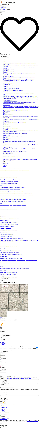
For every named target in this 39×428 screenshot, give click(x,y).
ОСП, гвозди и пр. (2, 199)
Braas (12, 71)
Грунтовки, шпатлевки (19, 144)
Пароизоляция (2, 179)
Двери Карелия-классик (3, 252)
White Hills (1, 279)
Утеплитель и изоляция (6, 123)
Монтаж (4, 162)
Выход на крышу (26, 110)
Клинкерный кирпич (6, 136)
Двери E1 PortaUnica (12, 224)
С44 (7, 69)
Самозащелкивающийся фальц (7, 73)
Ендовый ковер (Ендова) (22, 199)
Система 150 (11, 151)
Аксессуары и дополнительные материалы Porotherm (21, 141)
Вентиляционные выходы (25, 106)
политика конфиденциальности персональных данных (23, 378)
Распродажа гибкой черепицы (4, 201)
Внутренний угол (33, 77)
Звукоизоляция (9, 128)
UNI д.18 (7, 153)
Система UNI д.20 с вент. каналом (7, 148)
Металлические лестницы (12, 133)
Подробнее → (2, 342)
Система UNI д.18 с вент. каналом (16, 148)
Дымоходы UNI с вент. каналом (7, 147)
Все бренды (3, 411)
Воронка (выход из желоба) (3, 254)
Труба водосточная (12, 119)
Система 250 (18, 151)
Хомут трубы (12, 116)
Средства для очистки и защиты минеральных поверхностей (8, 260)
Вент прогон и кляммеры (31, 73)
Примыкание (20, 65)
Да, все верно (2, 7)
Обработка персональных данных (4, 418)
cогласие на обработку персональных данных (10, 378)
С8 (3, 69)
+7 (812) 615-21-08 (2, 9)
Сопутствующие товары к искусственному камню (9, 98)
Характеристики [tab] (4, 343)
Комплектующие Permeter (23, 151)
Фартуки (7, 112)
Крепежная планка (23, 73)
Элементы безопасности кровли (7, 108)
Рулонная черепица (8, 63)
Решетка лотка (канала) (11, 122)
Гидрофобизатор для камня (8, 100)
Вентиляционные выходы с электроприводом (24, 107)
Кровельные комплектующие (20, 110)
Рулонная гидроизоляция (14, 128)
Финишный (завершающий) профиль (17, 79)
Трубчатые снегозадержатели (16, 189)
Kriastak (14, 71)
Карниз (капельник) (17, 67)
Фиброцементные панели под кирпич (18, 90)
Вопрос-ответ (5, 165)
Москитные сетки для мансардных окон (11, 131)
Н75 (13, 69)
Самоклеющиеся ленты (13, 110)
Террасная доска (5, 154)
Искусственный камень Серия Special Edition (26, 97)
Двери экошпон (2, 222)
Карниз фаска (31, 80)
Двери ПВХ (1, 266)
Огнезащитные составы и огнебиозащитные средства (30, 260)
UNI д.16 (9, 153)
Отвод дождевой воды (6, 117)
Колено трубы (25, 116)
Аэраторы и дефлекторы (12, 106)
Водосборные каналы (6, 121)
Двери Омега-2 (12, 214)
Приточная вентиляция (31, 106)
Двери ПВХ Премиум (3, 246)
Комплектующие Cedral (11, 85)
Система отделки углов (19, 80)
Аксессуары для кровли (6, 111)
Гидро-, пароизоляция (6, 124)
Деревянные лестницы (6, 133)
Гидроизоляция (11, 179)
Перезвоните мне (3, 416)
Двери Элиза (5, 214)
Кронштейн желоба (29, 116)
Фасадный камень (5, 95)
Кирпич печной (5, 137)
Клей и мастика (13, 63)
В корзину (1, 426)
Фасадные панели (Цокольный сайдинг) (8, 76)
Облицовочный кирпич (6, 135)
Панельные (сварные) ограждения (16, 159)
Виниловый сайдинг (6, 78)
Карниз (27, 73)
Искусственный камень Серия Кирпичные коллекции (10, 96)
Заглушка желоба (16, 116)
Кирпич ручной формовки (18, 136)
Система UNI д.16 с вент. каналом (25, 148)
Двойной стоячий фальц (14, 73)
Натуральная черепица (6, 70)
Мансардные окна (5, 129)
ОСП (1, 203)
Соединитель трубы (35, 116)
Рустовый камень (5, 102)
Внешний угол (10, 77)
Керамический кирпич (12, 136)
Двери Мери (2, 183)
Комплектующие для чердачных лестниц (21, 133)
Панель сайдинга (5, 79)
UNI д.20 (4, 153)
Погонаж (12, 252)
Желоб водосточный (21, 116)
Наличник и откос (28, 77)
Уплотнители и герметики (6, 110)
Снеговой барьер (22, 67)
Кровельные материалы (6, 59)
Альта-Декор (14, 80)
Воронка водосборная (16, 258)
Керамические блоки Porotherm (10, 141)
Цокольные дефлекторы (18, 106)
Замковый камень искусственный (19, 103)
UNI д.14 (11, 153)
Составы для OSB (30, 144)
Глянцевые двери (12, 246)
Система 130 (8, 151)
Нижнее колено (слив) (10, 258)
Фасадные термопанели (6, 91)
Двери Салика (5, 183)
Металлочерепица (5, 66)
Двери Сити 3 (2, 224)
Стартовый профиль (14, 77)
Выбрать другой (6, 7)
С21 (8, 69)
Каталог (3, 276)
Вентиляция (9, 65)
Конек (6, 65)
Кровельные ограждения (25, 268)
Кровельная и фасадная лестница (17, 268)
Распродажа (16, 65)
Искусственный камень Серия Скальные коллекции (24, 96)
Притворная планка (7, 222)
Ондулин (4, 74)
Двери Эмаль (8, 246)
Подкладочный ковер (8, 199)
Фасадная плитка (5, 86)
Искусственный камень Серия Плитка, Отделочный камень (9, 277)
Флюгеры (4, 112)
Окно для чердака (10, 80)
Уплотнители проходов (8, 107)
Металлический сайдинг (6, 81)
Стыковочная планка (11, 83)
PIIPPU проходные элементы (14, 107)
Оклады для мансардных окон (9, 130)
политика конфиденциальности (31, 421)
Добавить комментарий (3, 352)
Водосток (4, 113)
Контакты (4, 166)
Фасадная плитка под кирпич (7, 88)
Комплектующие (11, 69)
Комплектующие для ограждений (7, 159)
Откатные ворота (29, 159)
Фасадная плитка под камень (15, 88)
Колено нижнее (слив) (27, 119)
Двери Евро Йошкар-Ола (14, 183)
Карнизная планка (27, 65)
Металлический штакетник (6, 160)
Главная (3, 275)
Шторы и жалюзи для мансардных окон (24, 130)
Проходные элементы (6, 106)
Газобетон (4, 141)
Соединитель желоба (7, 116)
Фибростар (15, 85)
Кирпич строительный (6, 139)
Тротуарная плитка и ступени (16, 97)
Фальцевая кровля (5, 72)
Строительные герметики (25, 144)
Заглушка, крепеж (5, 122)
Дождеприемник (16, 122)
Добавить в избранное (3, 326)
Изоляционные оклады (16, 130)
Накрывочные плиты (12, 103)
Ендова (37, 65)
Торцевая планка (13, 65)
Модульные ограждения (24, 159)
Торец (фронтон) (12, 67)
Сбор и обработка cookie (3, 419)
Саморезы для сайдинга (25, 80)
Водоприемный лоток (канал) (22, 122)
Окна (4, 130)
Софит (29, 80)
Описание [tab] (3, 344)
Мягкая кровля (5, 61)
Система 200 (5, 151)
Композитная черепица (6, 64)
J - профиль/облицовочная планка (21, 77)
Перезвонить (2, 384)
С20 (4, 69)
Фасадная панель (5, 77)
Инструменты (7, 74)
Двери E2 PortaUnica (6, 224)
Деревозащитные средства (19, 260)
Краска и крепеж (8, 67)
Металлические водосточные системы (8, 114)
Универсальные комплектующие (7, 71)
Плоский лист (23, 65)
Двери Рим (8, 214)
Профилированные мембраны (7, 126)
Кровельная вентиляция (6, 105)
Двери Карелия (9, 252)
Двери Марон (9, 183)
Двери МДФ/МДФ (2, 228)
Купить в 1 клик (2, 331)
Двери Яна (1, 214)
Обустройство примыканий (16, 179)
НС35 (6, 69)
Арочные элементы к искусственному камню (14, 102)
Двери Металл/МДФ (8, 228)
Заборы (4, 156)
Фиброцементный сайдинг (6, 84)
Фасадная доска (5, 94)
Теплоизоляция (5, 128)
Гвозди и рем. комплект (33, 65)
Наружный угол (10, 79)
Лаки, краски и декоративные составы (11, 144)
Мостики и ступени (10, 268)
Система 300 (14, 151)
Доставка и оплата (5, 163)
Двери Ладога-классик (16, 252)
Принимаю (2, 423)
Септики (4, 142)
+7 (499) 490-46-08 (2, 8)
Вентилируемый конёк (3, 181)
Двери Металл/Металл (9, 236)
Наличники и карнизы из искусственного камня (26, 102)
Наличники (11, 222)
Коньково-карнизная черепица (15, 199)
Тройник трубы (17, 119)
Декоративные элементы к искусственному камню (10, 101)
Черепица (4, 65)
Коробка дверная (15, 222)
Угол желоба (8, 119)
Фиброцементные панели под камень (8, 90)
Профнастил (5, 68)
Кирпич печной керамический (7, 138)
